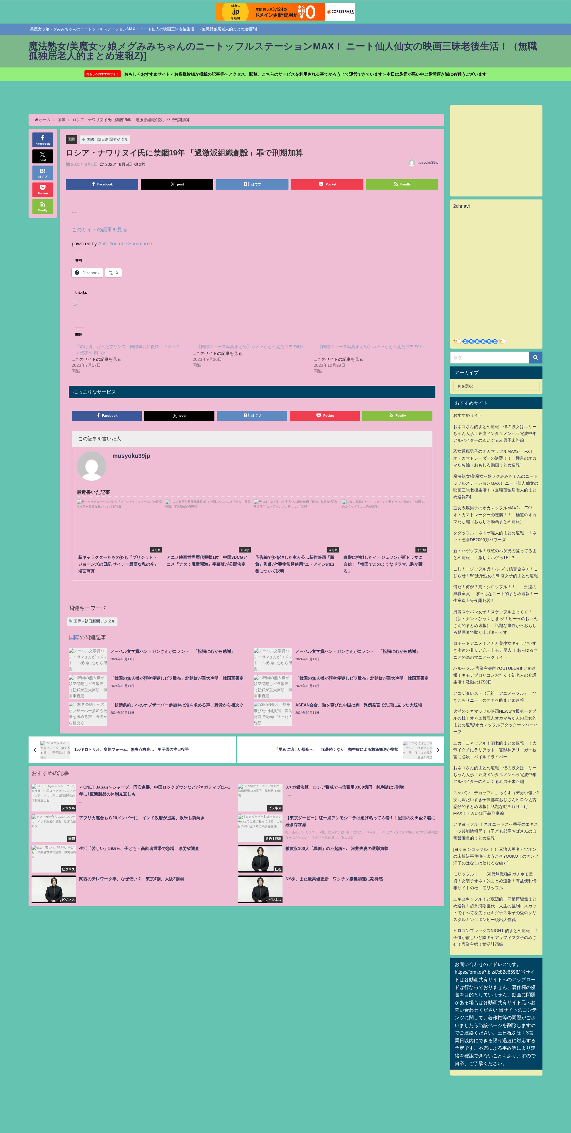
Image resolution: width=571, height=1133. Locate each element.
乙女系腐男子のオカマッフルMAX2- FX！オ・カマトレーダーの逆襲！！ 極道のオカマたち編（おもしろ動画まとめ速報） (495, 458)
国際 (71, 139)
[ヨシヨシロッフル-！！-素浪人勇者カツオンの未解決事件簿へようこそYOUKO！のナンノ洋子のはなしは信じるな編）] (496, 856)
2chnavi (461, 206)
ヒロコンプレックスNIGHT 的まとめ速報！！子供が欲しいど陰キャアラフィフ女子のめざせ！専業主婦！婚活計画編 (495, 937)
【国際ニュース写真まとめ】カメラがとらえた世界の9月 (250, 346)
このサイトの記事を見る (99, 229)
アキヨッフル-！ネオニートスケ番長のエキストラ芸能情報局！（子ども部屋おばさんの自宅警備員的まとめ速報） (495, 831)
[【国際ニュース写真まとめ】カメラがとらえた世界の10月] (374, 358)
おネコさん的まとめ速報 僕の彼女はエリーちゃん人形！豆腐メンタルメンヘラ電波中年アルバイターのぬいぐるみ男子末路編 (495, 433)
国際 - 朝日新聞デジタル (107, 139)
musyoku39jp (427, 162)
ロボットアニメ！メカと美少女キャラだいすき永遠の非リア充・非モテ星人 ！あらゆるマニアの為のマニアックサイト (495, 650)
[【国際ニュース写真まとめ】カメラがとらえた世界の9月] (253, 355)
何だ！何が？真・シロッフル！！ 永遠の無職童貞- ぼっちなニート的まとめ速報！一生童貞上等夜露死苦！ (495, 594)
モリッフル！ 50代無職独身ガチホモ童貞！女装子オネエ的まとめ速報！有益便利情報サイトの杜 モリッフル (495, 881)
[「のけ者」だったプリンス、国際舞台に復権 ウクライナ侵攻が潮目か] (132, 358)
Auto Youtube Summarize (125, 243)
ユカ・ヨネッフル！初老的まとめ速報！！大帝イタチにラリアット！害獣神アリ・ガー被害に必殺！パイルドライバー (495, 750)
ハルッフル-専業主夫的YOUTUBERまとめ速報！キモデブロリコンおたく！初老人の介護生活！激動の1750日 (495, 675)
